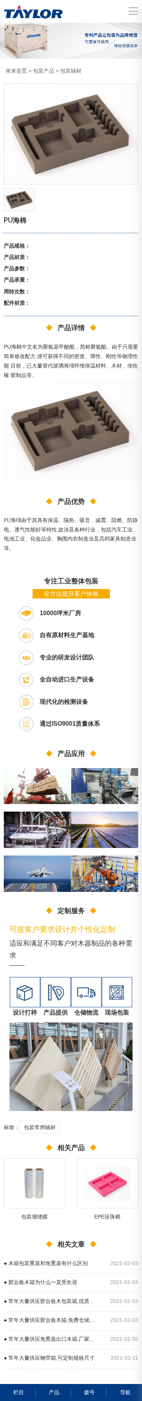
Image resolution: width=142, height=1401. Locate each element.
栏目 (18, 1392)
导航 (125, 1392)
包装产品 (43, 71)
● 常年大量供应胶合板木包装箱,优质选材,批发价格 (51, 1301)
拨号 (89, 1392)
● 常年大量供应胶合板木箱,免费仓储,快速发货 (51, 1320)
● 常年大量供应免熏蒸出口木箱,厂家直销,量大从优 (51, 1339)
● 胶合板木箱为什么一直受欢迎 (40, 1282)
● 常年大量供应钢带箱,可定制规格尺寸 (49, 1358)
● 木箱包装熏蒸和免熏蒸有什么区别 (46, 1263)
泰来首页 (16, 71)
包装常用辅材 (40, 1127)
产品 (54, 1392)
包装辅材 (70, 71)
